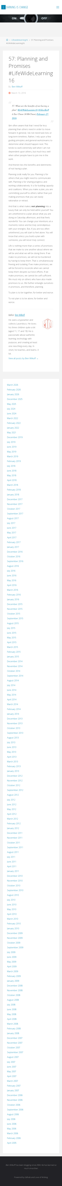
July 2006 (11, 1119)
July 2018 (11, 466)
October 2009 (13, 942)
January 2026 (13, 394)
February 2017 (14, 542)
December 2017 (14, 499)
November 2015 (14, 609)
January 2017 (13, 547)
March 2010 (12, 918)
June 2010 (11, 904)
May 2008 (11, 1014)
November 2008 (14, 990)
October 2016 (13, 556)
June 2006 (11, 1123)
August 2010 (13, 895)
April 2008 (11, 1019)
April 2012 (11, 814)
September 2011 (15, 847)
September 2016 (15, 561)
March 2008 (12, 1023)
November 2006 (14, 1100)
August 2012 (13, 794)
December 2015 (14, 604)
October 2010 (13, 885)
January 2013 (13, 771)
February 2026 (14, 389)
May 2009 (11, 961)
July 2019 (11, 442)
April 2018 (11, 480)
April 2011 (11, 866)
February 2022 (14, 423)
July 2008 (11, 1004)
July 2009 (11, 952)
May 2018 (11, 475)
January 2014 (13, 714)
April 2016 (11, 585)
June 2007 (11, 1066)
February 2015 (14, 651)
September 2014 (15, 675)
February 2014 (14, 709)
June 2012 (11, 804)
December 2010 (14, 876)
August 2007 (13, 1057)
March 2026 (12, 384)
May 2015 (11, 637)
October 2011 (13, 842)
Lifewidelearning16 (20, 40)
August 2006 (13, 1114)
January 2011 (13, 871)
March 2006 (12, 1133)
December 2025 (14, 399)
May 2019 (11, 451)
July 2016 (11, 570)
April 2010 (11, 914)
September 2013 (15, 733)
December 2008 (14, 985)
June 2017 (11, 527)
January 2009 (13, 981)
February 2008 (14, 1028)
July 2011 (11, 857)
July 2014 (11, 685)
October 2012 (13, 785)
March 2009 (12, 971)
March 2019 (12, 456)
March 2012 (12, 818)
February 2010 (14, 923)
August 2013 (13, 737)
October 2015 (13, 613)
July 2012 (11, 799)
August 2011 (13, 852)
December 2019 (14, 437)
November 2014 (14, 666)
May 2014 (11, 694)
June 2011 (11, 861)
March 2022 (12, 418)
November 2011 (14, 837)
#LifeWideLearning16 (28, 109)
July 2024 (11, 408)
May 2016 (11, 580)
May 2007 (11, 1071)
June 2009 (11, 957)
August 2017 (13, 518)
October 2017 (13, 508)
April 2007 (11, 1076)
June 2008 (11, 1009)
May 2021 (11, 432)
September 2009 (15, 947)
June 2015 (11, 632)
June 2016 (11, 575)
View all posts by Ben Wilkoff (23, 358)
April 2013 (11, 756)
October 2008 (13, 995)
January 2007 (13, 1090)
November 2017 (14, 504)
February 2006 (14, 1138)
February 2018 (14, 489)
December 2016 (14, 551)
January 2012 (13, 828)
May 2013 (11, 752)
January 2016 (13, 599)
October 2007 (13, 1047)
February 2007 (14, 1085)
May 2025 (11, 404)
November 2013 (14, 723)
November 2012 (14, 780)
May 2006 (11, 1128)
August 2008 (13, 1000)
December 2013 (14, 718)
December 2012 (14, 775)
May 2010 (11, 909)
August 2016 (13, 566)
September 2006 (15, 1109)
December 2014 (14, 661)
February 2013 (14, 766)
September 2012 (15, 790)
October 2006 (13, 1104)
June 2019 (11, 446)
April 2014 (11, 699)
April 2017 (11, 537)
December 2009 (14, 933)
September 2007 (15, 1052)
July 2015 (11, 628)
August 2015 (13, 623)
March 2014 (12, 704)
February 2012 (14, 823)
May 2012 (11, 809)
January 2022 (13, 427)
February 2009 (14, 976)
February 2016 (14, 594)
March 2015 (12, 647)
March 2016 (12, 590)
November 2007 (14, 1042)
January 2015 (13, 656)
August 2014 (13, 680)
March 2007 (12, 1081)
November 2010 (14, 880)
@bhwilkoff (43, 109)
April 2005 (11, 1143)
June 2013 (11, 747)
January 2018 (13, 494)
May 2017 (11, 532)
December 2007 (14, 1038)
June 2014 (11, 690)
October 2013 (13, 728)
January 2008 (13, 1033)
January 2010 (13, 928)
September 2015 (15, 618)
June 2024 (11, 413)
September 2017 (15, 513)
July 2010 (11, 899)
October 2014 (13, 671)
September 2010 (15, 890)
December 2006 (14, 1095)
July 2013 (11, 742)
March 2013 (12, 761)
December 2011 (14, 833)
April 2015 (11, 642)
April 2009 (11, 966)
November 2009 (14, 938)
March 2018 (12, 485)
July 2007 (11, 1062)
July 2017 (11, 523)
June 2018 (11, 470)
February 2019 (14, 461)
